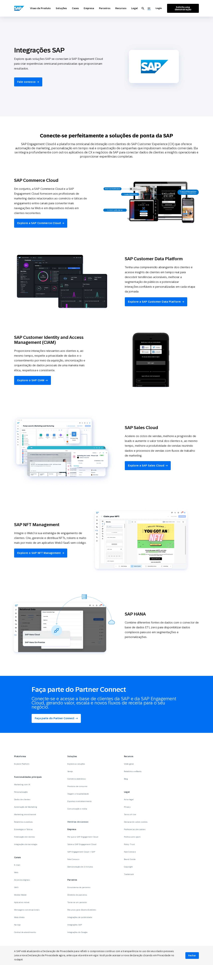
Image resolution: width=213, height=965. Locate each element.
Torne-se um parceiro (77, 902)
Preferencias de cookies (134, 829)
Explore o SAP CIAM (30, 380)
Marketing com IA (22, 784)
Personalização (21, 792)
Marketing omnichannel (25, 814)
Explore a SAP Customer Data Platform (154, 301)
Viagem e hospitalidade (78, 794)
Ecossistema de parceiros (79, 887)
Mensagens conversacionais (26, 910)
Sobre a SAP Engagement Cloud (82, 844)
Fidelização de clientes (24, 837)
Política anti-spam (132, 837)
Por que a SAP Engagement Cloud (82, 837)
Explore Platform (22, 764)
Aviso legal (129, 799)
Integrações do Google (77, 932)
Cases (75, 8)
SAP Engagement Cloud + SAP (81, 852)
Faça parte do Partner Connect (54, 718)
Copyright (128, 867)
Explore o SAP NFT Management (39, 553)
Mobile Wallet (20, 895)
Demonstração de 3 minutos (80, 867)
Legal (134, 8)
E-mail (17, 865)
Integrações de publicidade (79, 917)
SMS (16, 887)
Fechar (192, 955)
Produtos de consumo (77, 786)
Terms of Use (130, 814)
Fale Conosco (73, 859)
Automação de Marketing (25, 807)
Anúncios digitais (22, 880)
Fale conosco (26, 81)
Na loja (17, 925)
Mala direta (19, 917)
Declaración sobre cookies (136, 822)
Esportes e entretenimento (79, 801)
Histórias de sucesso (78, 822)
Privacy (127, 807)
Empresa (89, 8)
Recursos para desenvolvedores (81, 910)
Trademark (129, 874)
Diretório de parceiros (77, 895)
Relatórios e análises (23, 822)
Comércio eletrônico (76, 779)
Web (16, 872)
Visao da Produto (40, 8)
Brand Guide (130, 859)
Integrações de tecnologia (25, 844)
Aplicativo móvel (21, 902)
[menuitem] (149, 8)
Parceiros (104, 8)
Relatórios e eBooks (133, 771)
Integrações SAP (74, 925)
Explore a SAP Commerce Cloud (39, 223)
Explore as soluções (76, 764)
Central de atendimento (25, 932)
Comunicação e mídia (77, 809)
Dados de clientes (22, 799)
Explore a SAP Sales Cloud (146, 465)
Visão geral (129, 764)
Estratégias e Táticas (23, 829)
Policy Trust (129, 844)
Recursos (120, 8)
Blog (126, 779)
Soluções (61, 8)
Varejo (70, 771)
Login (159, 8)
